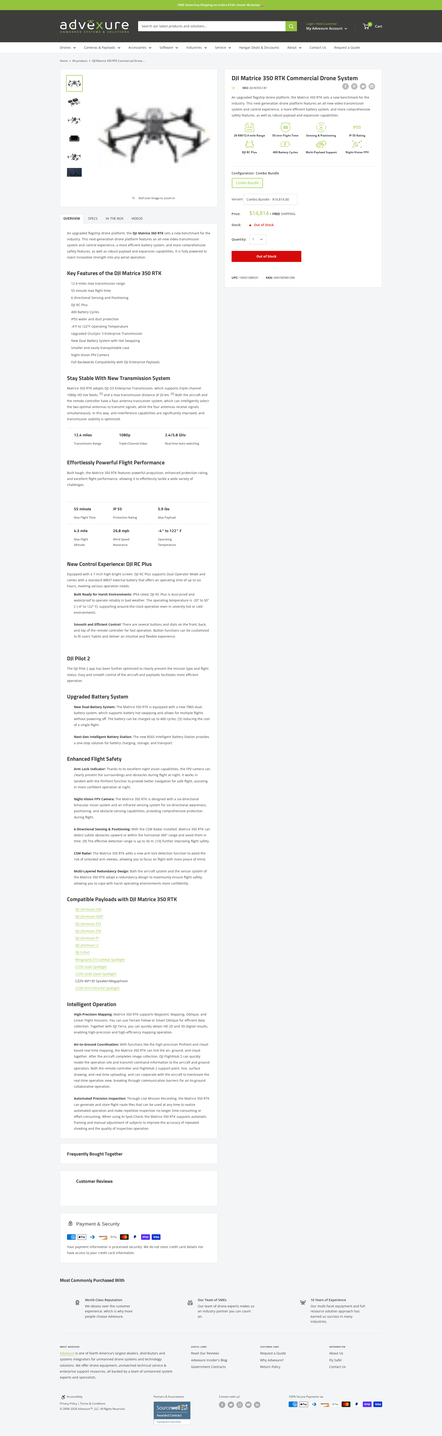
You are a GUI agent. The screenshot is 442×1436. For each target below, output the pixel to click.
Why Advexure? (272, 1360)
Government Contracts (208, 1367)
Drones (65, 47)
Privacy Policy (68, 1403)
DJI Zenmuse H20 (88, 909)
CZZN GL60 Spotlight (91, 967)
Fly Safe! (335, 1360)
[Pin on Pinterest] (354, 86)
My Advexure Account (324, 28)
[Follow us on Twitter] (231, 1405)
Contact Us (318, 47)
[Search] (291, 26)
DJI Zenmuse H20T (89, 916)
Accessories (137, 47)
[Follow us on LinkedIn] (257, 1405)
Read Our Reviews (205, 1353)
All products (79, 61)
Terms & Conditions (92, 1403)
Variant (237, 199)
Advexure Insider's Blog (209, 1360)
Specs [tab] (93, 218)
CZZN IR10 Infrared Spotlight (97, 988)
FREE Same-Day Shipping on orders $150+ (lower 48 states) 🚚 (221, 5)
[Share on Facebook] (345, 86)
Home (64, 61)
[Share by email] (372, 86)
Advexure (67, 1353)
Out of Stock (266, 256)
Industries (194, 47)
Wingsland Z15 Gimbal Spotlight (100, 959)
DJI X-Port (82, 952)
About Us (336, 1353)
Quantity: (239, 239)
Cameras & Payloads (99, 47)
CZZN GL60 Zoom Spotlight (95, 974)
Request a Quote (347, 47)
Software (166, 47)
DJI (233, 88)
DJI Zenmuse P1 (87, 938)
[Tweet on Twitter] (363, 86)
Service (220, 47)
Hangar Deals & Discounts (259, 47)
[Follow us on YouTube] (248, 1405)
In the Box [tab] (114, 218)
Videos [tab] (137, 218)
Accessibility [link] (74, 1397)
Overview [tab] (71, 218)
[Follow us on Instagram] (239, 1405)
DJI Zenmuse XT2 (88, 924)
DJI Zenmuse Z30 (88, 931)
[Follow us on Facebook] (222, 1405)
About (292, 47)
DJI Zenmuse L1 (87, 945)
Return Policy (270, 1367)
